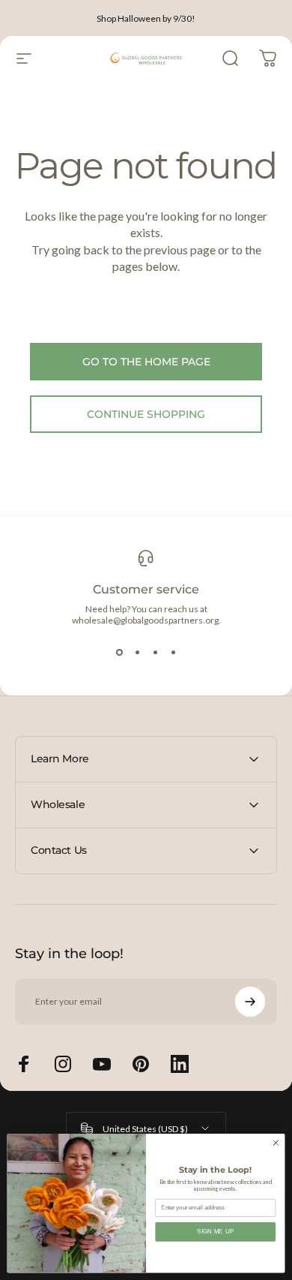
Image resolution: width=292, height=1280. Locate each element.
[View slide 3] (155, 653)
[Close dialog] (276, 1143)
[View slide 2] (137, 653)
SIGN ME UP (215, 1231)
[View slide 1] (119, 653)
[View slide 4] (173, 653)
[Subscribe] (250, 1002)
